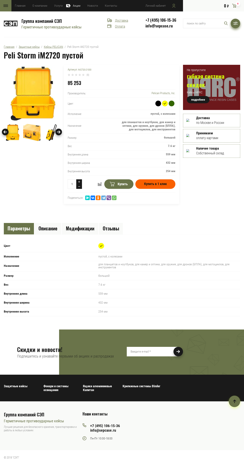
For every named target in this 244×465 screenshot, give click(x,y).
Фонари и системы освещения (55, 388)
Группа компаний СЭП (41, 20)
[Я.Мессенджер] (87, 198)
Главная (20, 5)
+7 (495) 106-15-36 (160, 20)
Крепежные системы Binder (141, 386)
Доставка (121, 20)
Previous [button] (5, 132)
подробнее (198, 99)
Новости (92, 5)
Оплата (120, 26)
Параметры (19, 228)
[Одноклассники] (98, 198)
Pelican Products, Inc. (163, 93)
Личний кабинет (155, 5)
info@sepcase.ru (159, 26)
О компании (39, 5)
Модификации (80, 228)
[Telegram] (103, 198)
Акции (76, 5)
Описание (48, 228)
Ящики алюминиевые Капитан (97, 388)
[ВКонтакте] (93, 198)
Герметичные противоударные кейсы (51, 27)
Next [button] (58, 132)
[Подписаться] (178, 351)
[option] (32, 93)
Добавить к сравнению (99, 184)
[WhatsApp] (114, 198)
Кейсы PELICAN (53, 47)
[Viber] (109, 198)
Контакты (111, 5)
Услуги (58, 5)
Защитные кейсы (29, 47)
